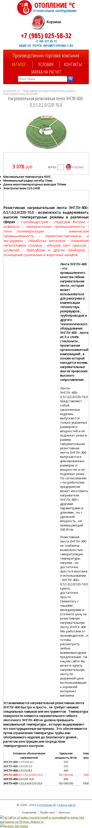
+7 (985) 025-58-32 (46, 35)
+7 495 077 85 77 (46, 41)
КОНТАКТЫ (73, 64)
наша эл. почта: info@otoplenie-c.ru (46, 45)
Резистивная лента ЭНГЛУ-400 (20, 93)
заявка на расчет (46, 72)
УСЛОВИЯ (46, 64)
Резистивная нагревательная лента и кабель (49, 90)
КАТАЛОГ (19, 64)
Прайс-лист (47, 812)
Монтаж (64, 812)
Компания (29, 812)
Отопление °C (54, 6)
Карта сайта (67, 805)
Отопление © (46, 805)
